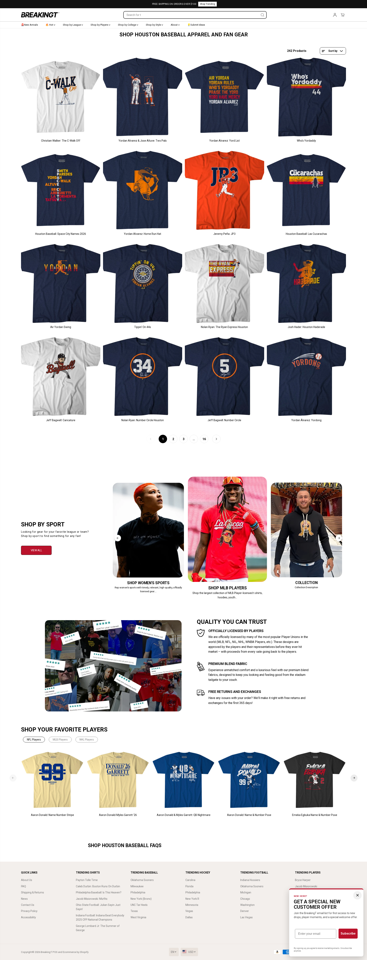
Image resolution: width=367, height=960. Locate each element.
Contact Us (27, 904)
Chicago (245, 898)
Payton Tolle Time (87, 880)
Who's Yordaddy (306, 140)
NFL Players (34, 739)
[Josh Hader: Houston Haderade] (306, 283)
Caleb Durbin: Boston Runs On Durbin (98, 886)
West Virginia (138, 917)
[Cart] (342, 14)
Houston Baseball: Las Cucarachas (306, 233)
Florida (189, 886)
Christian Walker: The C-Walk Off (60, 140)
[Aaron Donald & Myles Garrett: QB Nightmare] (183, 780)
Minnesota (191, 904)
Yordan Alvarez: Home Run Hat (142, 233)
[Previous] (117, 538)
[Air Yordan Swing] (60, 283)
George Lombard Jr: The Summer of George (98, 928)
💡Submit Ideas (196, 24)
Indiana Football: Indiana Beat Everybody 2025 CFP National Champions (100, 917)
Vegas (189, 911)
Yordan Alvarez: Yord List (224, 140)
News (24, 898)
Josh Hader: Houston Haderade (306, 327)
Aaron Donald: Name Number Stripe (52, 814)
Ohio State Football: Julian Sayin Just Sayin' (98, 907)
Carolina (190, 880)
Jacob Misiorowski (306, 886)
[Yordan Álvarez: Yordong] (306, 376)
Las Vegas (246, 917)
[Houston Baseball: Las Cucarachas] (306, 190)
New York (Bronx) (141, 898)
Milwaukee (137, 886)
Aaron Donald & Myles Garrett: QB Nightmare (183, 814)
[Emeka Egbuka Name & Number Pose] (315, 780)
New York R (192, 898)
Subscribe (348, 933)
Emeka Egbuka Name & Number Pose (314, 814)
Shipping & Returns (32, 892)
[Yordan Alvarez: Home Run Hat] (142, 190)
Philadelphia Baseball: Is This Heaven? (98, 892)
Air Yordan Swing (60, 327)
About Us (26, 880)
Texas (134, 911)
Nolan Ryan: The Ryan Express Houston (224, 327)
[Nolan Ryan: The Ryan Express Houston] (224, 283)
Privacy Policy (29, 911)
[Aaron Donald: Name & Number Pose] (249, 780)
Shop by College (127, 24)
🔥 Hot (49, 24)
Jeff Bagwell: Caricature (60, 420)
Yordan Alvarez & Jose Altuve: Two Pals (143, 140)
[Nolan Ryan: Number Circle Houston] (142, 376)
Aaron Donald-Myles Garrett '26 (118, 814)
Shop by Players (100, 24)
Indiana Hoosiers (250, 880)
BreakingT (46, 952)
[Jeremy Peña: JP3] (224, 190)
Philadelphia (138, 892)
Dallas (189, 917)
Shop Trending (207, 4)
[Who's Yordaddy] (306, 97)
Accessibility (28, 917)
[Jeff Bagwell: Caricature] (60, 376)
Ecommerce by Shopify (76, 952)
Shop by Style (154, 24)
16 (204, 439)
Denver (244, 911)
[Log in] (334, 14)
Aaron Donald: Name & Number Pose (249, 814)
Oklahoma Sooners (142, 880)
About (174, 24)
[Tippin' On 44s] (142, 283)
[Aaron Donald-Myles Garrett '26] (118, 780)
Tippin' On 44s (142, 327)
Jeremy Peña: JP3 (224, 233)
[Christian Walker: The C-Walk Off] (60, 97)
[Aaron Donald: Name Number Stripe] (52, 780)
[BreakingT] (40, 15)
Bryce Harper (303, 880)
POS (55, 952)
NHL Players (87, 739)
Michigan (245, 892)
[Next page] (216, 439)
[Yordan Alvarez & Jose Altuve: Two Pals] (142, 97)
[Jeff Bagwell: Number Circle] (224, 376)
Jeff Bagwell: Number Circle (224, 420)
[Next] (339, 538)
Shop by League (72, 24)
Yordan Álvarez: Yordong (306, 420)
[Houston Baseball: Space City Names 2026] (60, 190)
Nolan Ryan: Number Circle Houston (142, 420)
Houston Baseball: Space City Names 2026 (60, 233)
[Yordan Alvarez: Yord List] (224, 97)
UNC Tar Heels (139, 904)
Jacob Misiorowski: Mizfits (91, 898)
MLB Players (60, 739)
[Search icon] (262, 15)
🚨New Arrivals (29, 24)
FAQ (23, 886)
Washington (247, 904)
